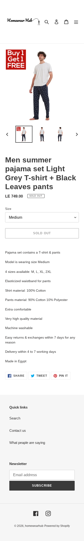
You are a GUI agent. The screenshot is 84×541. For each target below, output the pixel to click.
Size (8, 209)
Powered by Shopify (57, 526)
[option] (24, 134)
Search (14, 418)
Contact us (17, 430)
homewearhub (34, 526)
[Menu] (76, 22)
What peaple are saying (27, 443)
